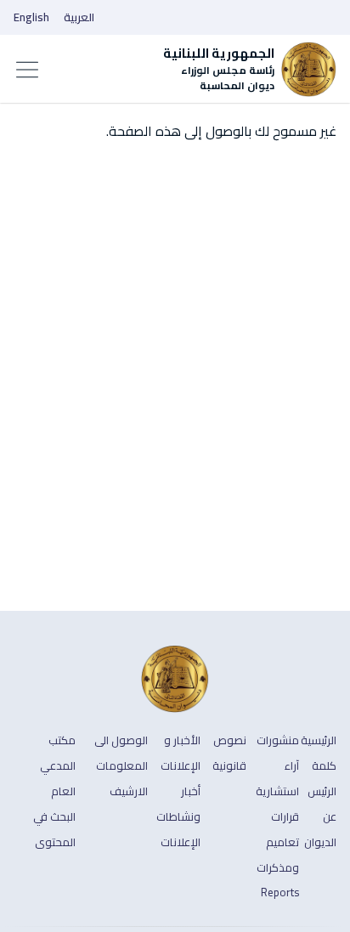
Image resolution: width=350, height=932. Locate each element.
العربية (79, 17)
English (31, 17)
